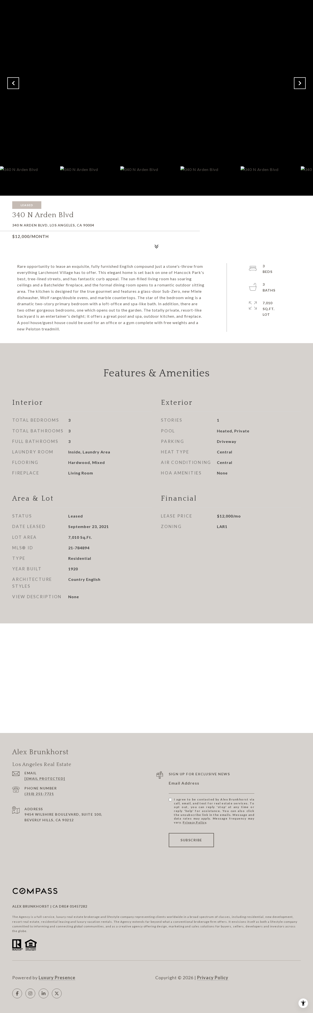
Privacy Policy (194, 822)
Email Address (184, 783)
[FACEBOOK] (17, 993)
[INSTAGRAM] (30, 993)
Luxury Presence (57, 977)
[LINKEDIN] (43, 993)
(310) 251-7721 (39, 794)
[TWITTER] (57, 993)
